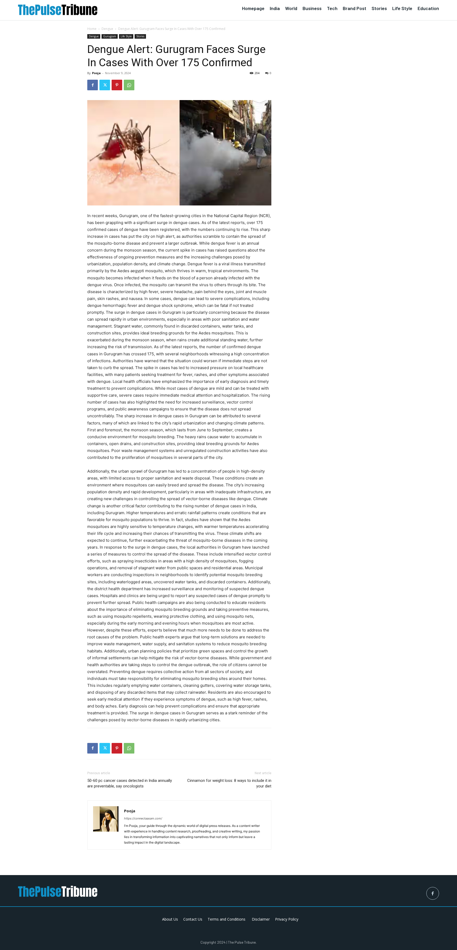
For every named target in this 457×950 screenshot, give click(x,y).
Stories (140, 36)
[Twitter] (104, 85)
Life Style (126, 36)
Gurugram (109, 36)
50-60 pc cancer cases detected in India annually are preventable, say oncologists (129, 783)
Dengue (107, 28)
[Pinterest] (117, 85)
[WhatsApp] (129, 85)
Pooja (96, 73)
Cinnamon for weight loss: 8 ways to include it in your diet (229, 783)
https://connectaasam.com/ (143, 818)
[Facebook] (92, 85)
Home (92, 28)
